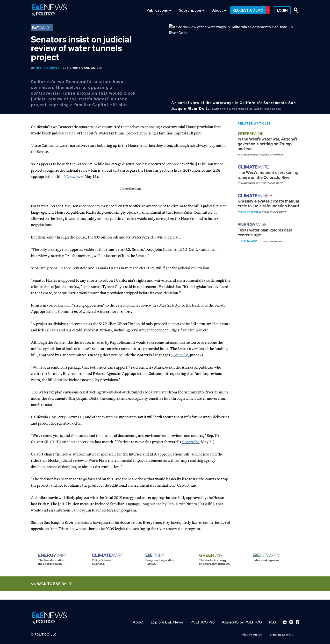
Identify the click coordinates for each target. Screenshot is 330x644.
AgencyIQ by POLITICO (242, 622)
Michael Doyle (48, 68)
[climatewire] (254, 167)
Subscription (190, 10)
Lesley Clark (250, 212)
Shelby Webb (249, 241)
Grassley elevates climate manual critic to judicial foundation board (268, 203)
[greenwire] (251, 133)
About (217, 10)
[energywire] (253, 224)
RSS (272, 622)
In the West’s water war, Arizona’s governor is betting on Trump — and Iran (267, 144)
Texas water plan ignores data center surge (265, 232)
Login (282, 10)
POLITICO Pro (202, 622)
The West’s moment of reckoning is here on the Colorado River (268, 174)
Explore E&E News (167, 622)
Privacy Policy (251, 635)
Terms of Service (280, 635)
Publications (157, 10)
